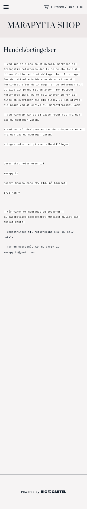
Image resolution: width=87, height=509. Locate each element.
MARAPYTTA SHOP (43, 25)
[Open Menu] (6, 7)
